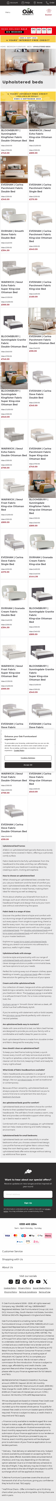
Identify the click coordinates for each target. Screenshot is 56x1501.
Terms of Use (44, 1292)
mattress (34, 1124)
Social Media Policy (42, 1288)
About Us (7, 1267)
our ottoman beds (29, 974)
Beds (29, 47)
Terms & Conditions (28, 1292)
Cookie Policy (10, 1288)
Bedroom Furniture (16, 47)
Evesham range (34, 993)
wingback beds (25, 1080)
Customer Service (12, 1251)
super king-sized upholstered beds (30, 941)
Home (3, 47)
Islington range (13, 1015)
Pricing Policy (10, 1292)
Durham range (10, 1004)
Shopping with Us (12, 1259)
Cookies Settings (28, 758)
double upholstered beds (36, 930)
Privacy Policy (24, 1288)
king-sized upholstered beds (16, 933)
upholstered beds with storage (17, 960)
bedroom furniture (11, 1097)
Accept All (28, 765)
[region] (28, 750)
